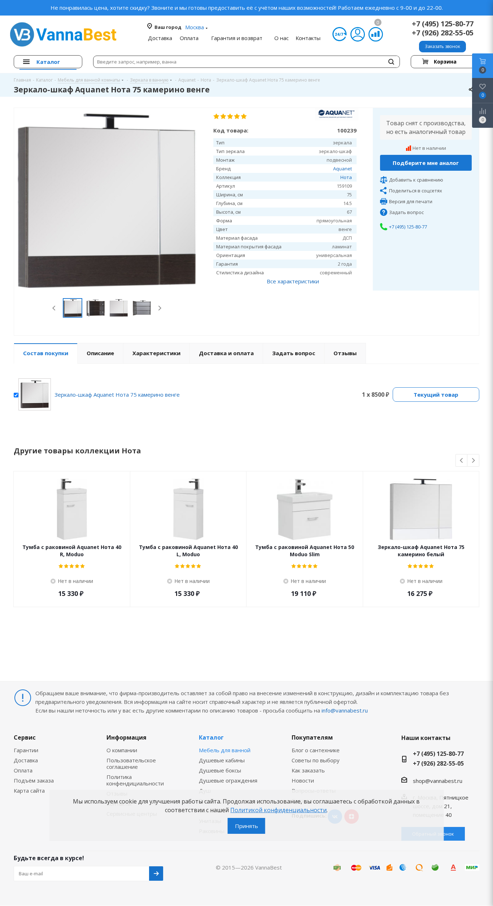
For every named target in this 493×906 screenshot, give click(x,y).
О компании (121, 750)
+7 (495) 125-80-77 (443, 23)
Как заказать (308, 770)
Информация (126, 737)
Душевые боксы (220, 770)
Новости (303, 780)
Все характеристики (293, 281)
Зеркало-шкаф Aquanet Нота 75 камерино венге (117, 394)
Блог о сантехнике (316, 750)
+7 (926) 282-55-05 (443, 32)
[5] (244, 116)
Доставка (26, 760)
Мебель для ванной (224, 750)
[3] (230, 116)
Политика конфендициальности (135, 780)
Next (159, 308)
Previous (54, 308)
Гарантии (26, 750)
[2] (223, 116)
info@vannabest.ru (345, 710)
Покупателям (312, 737)
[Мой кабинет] (357, 34)
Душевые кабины (222, 760)
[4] (237, 116)
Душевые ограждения (228, 780)
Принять (246, 825)
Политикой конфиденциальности (278, 810)
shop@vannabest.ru (437, 780)
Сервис (25, 737)
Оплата (23, 770)
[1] (216, 116)
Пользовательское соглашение (131, 763)
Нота (346, 177)
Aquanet (342, 168)
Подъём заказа (34, 780)
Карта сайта (29, 790)
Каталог (211, 737)
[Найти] (391, 61)
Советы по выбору (316, 760)
